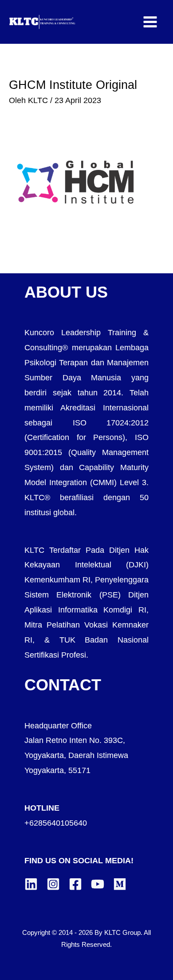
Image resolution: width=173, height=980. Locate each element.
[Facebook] (75, 884)
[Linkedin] (31, 884)
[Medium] (119, 884)
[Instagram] (53, 884)
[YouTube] (97, 884)
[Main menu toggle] (150, 21)
